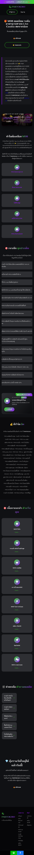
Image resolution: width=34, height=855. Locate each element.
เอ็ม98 (26, 468)
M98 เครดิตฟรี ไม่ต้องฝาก (11, 461)
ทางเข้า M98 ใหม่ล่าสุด (20, 836)
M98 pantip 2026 (7, 452)
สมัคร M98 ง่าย (8, 442)
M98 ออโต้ (8, 486)
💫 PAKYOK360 (17, 6)
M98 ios (21, 452)
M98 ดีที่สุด (28, 493)
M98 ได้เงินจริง (19, 468)
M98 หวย (15, 452)
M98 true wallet (24, 439)
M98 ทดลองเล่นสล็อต (22, 489)
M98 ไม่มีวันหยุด (18, 474)
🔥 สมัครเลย (17, 38)
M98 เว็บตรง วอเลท (20, 455)
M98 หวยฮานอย (10, 468)
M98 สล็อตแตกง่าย (25, 471)
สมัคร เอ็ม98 (19, 844)
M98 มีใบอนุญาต (27, 449)
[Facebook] (20, 853)
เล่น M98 (26, 474)
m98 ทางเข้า (29, 817)
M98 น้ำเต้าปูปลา (23, 461)
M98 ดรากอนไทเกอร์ (9, 458)
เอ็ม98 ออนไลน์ (17, 477)
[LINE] (13, 853)
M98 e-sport (15, 439)
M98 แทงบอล (18, 449)
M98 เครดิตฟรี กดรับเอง (8, 449)
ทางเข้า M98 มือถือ (8, 493)
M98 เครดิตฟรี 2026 (8, 455)
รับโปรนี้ (10, 409)
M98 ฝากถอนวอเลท (22, 464)
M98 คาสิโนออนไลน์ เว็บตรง (11, 483)
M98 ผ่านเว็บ (16, 442)
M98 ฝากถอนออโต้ (21, 445)
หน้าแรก (20, 816)
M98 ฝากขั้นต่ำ (23, 486)
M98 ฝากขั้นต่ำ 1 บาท (10, 489)
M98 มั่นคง (18, 458)
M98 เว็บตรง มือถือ (25, 483)
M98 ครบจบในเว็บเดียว (21, 480)
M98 (6, 92)
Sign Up (23, 12)
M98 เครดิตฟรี (11, 445)
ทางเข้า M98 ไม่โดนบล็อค (22, 436)
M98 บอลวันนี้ (26, 458)
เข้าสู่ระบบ (12, 12)
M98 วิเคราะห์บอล (19, 493)
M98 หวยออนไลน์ (11, 464)
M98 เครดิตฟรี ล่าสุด (9, 436)
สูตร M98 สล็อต (28, 452)
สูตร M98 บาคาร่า (7, 477)
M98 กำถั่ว (28, 455)
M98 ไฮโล (20, 840)
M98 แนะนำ (15, 486)
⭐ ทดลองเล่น (17, 45)
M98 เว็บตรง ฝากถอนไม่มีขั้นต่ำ (11, 471)
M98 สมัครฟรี (26, 477)
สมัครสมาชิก (28, 821)
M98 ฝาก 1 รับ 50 (8, 474)
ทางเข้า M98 (8, 439)
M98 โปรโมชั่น (25, 442)
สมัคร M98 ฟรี (10, 480)
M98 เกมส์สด (20, 826)
